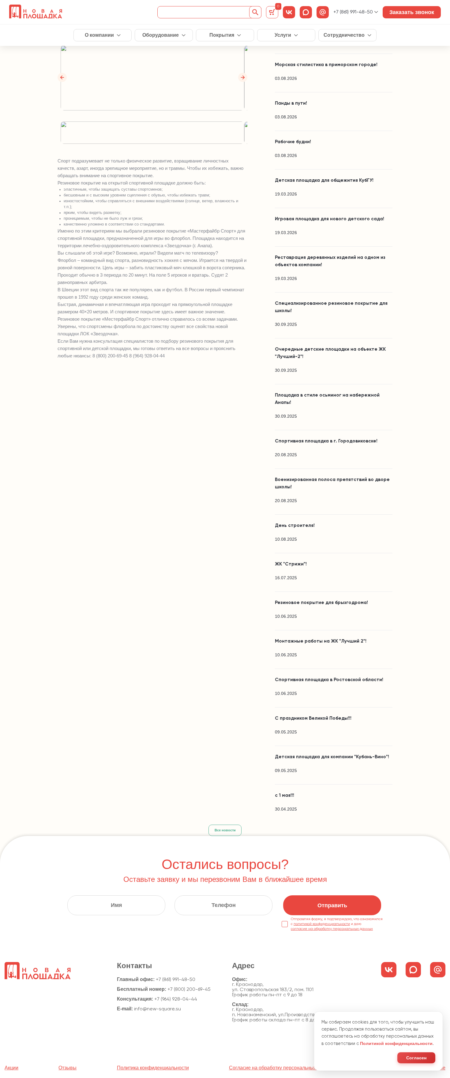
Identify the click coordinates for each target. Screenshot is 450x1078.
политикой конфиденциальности (322, 924)
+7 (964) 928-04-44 (175, 999)
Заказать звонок (411, 12)
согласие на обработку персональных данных (332, 929)
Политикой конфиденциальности (396, 1043)
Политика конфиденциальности (153, 1067)
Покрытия (221, 35)
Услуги (283, 35)
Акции (11, 1067)
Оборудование (160, 35)
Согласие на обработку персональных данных (282, 1067)
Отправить (332, 905)
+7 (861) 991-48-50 (353, 12)
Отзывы (67, 1067)
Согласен (416, 1057)
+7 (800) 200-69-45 (189, 989)
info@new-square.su (157, 1009)
